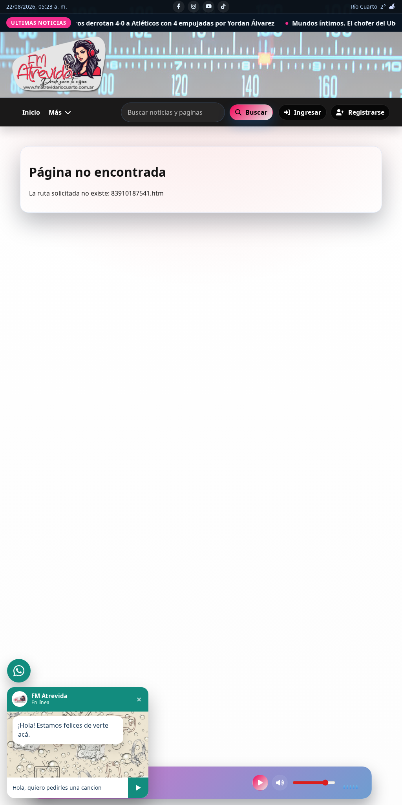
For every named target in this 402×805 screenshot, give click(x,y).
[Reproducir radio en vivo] (260, 782)
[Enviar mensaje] (138, 788)
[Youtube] (208, 7)
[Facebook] (179, 7)
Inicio (31, 112)
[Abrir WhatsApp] (19, 670)
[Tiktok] (223, 7)
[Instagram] (193, 7)
